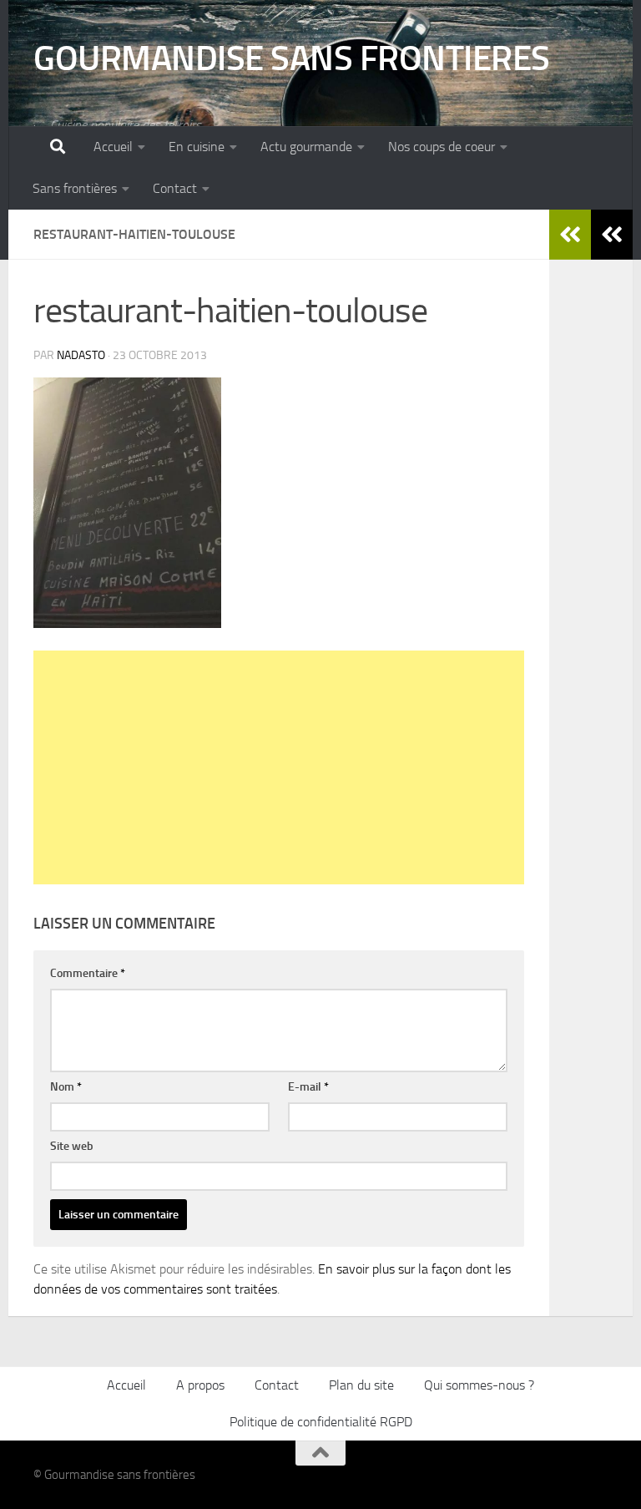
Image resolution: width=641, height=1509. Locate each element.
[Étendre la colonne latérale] (612, 235)
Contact (175, 188)
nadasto (81, 355)
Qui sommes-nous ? (479, 1385)
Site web (71, 1146)
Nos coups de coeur (441, 146)
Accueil (113, 146)
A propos (200, 1385)
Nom (66, 1087)
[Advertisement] (278, 767)
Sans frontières (75, 188)
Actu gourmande (306, 146)
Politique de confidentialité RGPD (321, 1422)
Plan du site (361, 1385)
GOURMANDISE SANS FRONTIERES (291, 58)
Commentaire (87, 973)
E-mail (308, 1087)
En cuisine (197, 146)
